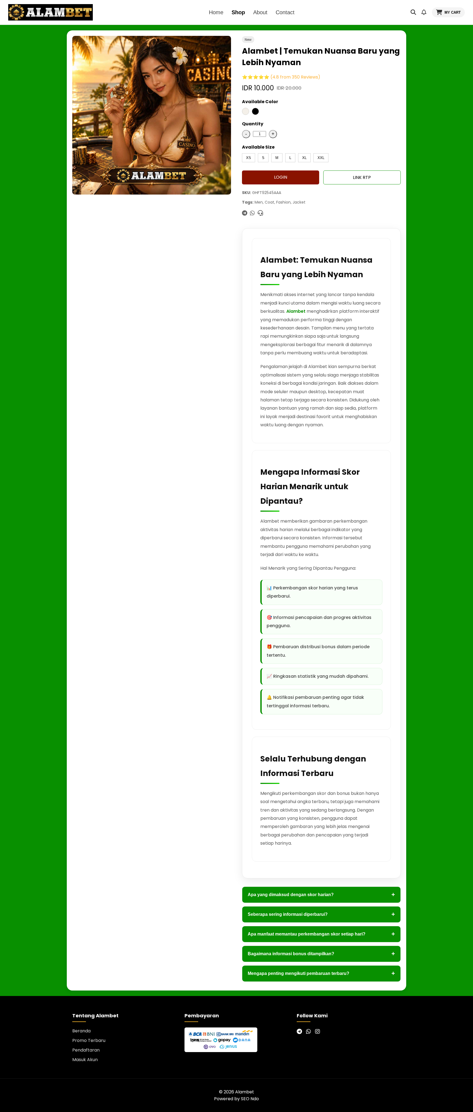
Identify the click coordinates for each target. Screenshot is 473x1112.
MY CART (453, 12)
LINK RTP (362, 177)
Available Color (260, 102)
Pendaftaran (86, 1050)
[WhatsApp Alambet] (308, 1031)
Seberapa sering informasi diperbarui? (321, 914)
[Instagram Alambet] (317, 1031)
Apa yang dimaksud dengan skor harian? (321, 894)
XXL (321, 158)
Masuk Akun (85, 1059)
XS (248, 158)
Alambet (295, 311)
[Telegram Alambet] (299, 1031)
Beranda (81, 1031)
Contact (285, 12)
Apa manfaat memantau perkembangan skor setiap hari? (321, 934)
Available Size (258, 147)
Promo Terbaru (88, 1040)
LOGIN (280, 177)
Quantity (252, 124)
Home (216, 12)
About (260, 12)
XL (304, 158)
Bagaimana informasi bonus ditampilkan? (321, 953)
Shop (238, 12)
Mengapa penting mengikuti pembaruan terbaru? (321, 973)
